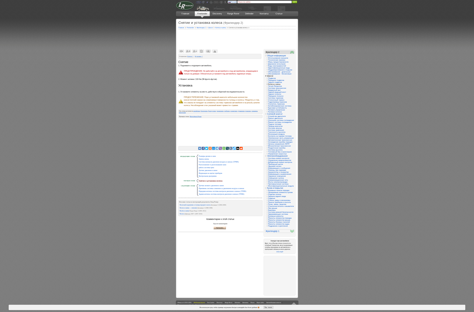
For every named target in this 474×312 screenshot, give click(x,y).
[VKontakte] (199, 148)
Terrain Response (275, 86)
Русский (233, 2)
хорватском (233, 111)
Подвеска (272, 78)
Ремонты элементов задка (278, 224)
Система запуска (275, 128)
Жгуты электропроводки (277, 182)
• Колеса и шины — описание (196, 208)
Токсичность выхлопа (276, 132)
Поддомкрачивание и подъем (280, 70)
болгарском (204, 111)
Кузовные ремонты (275, 216)
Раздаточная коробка (276, 148)
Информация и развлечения (279, 174)
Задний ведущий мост (277, 92)
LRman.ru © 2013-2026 (184, 302)
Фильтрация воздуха (276, 134)
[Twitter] (206, 148)
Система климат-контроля (278, 158)
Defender (249, 13)
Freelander (202, 13)
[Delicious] (234, 148)
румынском (241, 111)
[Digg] (237, 148)
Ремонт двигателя (275, 118)
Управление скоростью (277, 154)
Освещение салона (276, 178)
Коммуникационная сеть (278, 180)
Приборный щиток (275, 164)
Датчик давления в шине (208, 170)
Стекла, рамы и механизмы (279, 200)
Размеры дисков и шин (207, 156)
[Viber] (220, 148)
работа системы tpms (206, 167)
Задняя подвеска (275, 82)
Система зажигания (276, 130)
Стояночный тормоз (276, 100)
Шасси (270, 76)
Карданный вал (274, 90)
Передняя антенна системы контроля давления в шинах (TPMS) (222, 191)
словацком (254, 111)
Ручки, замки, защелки (277, 204)
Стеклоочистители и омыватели (281, 206)
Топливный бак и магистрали (280, 152)
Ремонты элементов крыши (279, 220)
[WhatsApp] (223, 148)
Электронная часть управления (281, 138)
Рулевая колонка (275, 112)
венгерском (182, 112)
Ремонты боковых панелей (279, 222)
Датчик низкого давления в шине (211, 186)
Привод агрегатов (275, 126)
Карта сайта (260, 302)
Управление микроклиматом (279, 160)
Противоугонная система (278, 184)
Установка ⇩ (199, 56)
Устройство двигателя (277, 116)
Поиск (252, 302)
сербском (227, 111)
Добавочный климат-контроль (280, 162)
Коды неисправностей (277, 66)
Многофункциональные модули (281, 186)
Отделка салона (274, 194)
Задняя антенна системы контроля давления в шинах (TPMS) (221, 194)
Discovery (217, 13)
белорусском (212, 111)
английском (196, 111)
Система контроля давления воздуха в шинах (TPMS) (219, 162)
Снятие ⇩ (190, 56)
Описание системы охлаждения (281, 120)
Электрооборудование (277, 156)
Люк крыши (272, 208)
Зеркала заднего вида (277, 196)
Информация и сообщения (279, 168)
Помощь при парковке (277, 170)
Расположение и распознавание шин (212, 165)
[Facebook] (203, 148)
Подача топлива (274, 124)
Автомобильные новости (273, 302)
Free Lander (210, 302)
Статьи (279, 13)
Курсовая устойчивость (277, 108)
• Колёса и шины (192, 211)
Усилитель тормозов (276, 104)
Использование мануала (278, 58)
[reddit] (241, 148)
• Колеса (190, 214)
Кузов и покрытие (275, 188)
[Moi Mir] (213, 148)
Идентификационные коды (279, 68)
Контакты (264, 13)
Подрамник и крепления (278, 226)
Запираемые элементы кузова (280, 192)
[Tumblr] (230, 148)
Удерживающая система (278, 214)
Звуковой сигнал (274, 166)
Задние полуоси (274, 94)
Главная (185, 13)
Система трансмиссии (277, 88)
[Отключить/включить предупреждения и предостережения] (215, 51)
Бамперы (272, 210)
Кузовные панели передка (278, 190)
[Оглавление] (201, 51)
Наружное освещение (277, 176)
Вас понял (268, 307)
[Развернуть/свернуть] (292, 52)
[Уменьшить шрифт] (195, 51)
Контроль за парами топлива (280, 136)
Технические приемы (276, 60)
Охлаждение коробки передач (280, 142)
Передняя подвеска (276, 80)
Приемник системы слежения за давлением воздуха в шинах (221, 188)
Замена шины (204, 159)
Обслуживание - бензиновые (279, 74)
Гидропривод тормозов (277, 102)
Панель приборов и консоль (279, 202)
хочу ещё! (279, 252)
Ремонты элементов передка (280, 218)
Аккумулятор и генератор (278, 172)
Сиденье (271, 198)
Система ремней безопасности (280, 212)
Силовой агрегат (275, 114)
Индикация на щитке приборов (210, 173)
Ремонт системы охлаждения (280, 122)
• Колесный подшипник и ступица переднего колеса (202, 205)
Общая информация (276, 56)
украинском (220, 111)
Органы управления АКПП (278, 144)
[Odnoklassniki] (210, 148)
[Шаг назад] (181, 51)
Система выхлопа (275, 150)
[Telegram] (217, 148)
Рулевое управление (276, 110)
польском (248, 111)
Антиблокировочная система (279, 106)
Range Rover (233, 13)
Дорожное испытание (277, 64)
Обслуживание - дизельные (279, 72)
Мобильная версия (199, 302)
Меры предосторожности (278, 62)
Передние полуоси (275, 96)
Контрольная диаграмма (208, 176)
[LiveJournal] (227, 148)
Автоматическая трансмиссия (280, 140)
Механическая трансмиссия (279, 146)
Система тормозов (275, 98)
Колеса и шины (274, 84)
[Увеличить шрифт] (188, 51)
